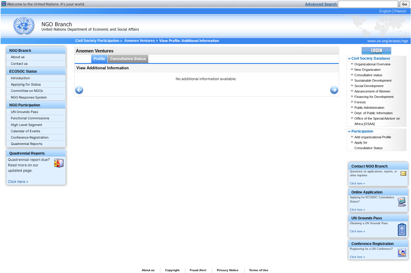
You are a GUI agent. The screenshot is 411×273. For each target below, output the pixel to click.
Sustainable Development (372, 80)
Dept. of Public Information (373, 113)
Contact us (19, 63)
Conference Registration (29, 137)
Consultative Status (128, 58)
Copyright (172, 270)
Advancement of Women (372, 91)
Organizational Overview (372, 64)
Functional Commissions (30, 118)
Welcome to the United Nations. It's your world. (46, 4)
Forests (360, 102)
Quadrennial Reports (26, 144)
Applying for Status (26, 84)
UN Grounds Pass (24, 112)
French (400, 11)
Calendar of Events (25, 131)
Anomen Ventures (139, 40)
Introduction (20, 78)
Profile (99, 58)
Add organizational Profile (372, 137)
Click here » (18, 181)
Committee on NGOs (27, 91)
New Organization (367, 69)
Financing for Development (374, 97)
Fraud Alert (198, 270)
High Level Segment (26, 125)
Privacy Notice (228, 270)
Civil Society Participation (97, 40)
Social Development (368, 86)
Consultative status (368, 75)
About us (18, 57)
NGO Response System (29, 97)
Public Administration (369, 107)
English (385, 11)
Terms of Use (258, 270)
